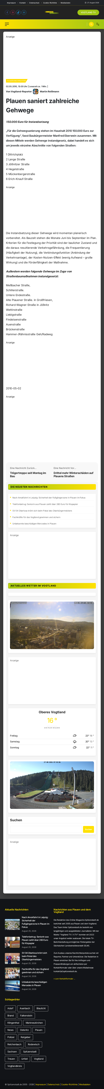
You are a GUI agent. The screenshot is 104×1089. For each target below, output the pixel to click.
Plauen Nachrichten (16, 81)
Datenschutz (34, 3)
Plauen (38, 1030)
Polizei (10, 1037)
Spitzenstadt (30, 1051)
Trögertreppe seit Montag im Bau (28, 474)
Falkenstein (26, 1015)
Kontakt (23, 3)
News (10, 1030)
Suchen (16, 820)
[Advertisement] (52, 58)
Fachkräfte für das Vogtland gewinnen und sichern (36, 517)
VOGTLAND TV (88, 12)
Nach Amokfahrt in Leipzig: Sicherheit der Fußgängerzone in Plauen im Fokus (48, 497)
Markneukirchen (34, 1022)
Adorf (10, 1008)
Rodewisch (34, 1044)
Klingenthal (13, 1022)
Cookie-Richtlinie (50, 3)
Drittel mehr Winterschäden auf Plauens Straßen (73, 474)
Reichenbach (14, 1044)
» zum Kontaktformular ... (64, 978)
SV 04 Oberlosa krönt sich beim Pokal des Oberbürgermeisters (42, 510)
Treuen (11, 1058)
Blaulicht (41, 1008)
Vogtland (38, 1058)
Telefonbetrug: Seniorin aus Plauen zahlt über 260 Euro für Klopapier (45, 504)
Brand (10, 1015)
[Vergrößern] (90, 605)
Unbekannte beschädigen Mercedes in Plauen (34, 523)
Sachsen (12, 1051)
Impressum (11, 3)
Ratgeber (25, 1037)
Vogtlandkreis (14, 1066)
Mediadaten (65, 3)
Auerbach (25, 1008)
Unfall (24, 1058)
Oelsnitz (24, 1030)
